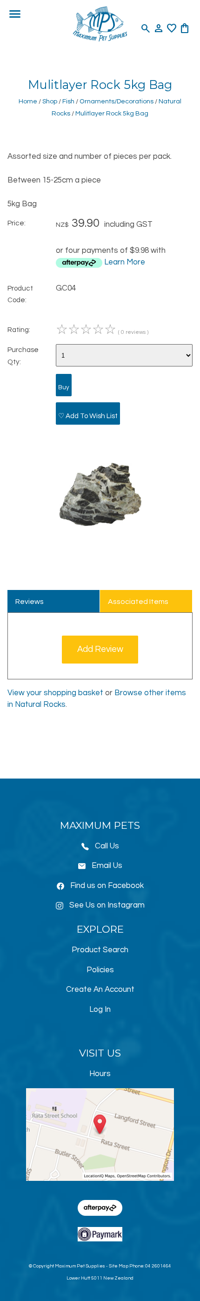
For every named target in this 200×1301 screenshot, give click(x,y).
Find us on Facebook (107, 885)
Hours (100, 1074)
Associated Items (138, 601)
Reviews (29, 601)
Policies (100, 970)
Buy (63, 387)
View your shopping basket (55, 693)
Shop (49, 101)
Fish (68, 101)
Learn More (124, 262)
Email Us (107, 865)
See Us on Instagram (107, 905)
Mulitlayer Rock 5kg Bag (111, 113)
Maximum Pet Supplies (80, 1266)
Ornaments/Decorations (116, 101)
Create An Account (100, 989)
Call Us (107, 846)
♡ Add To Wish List (88, 416)
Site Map (118, 1266)
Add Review (100, 649)
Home (28, 101)
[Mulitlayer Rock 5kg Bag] (100, 549)
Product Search (100, 950)
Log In (100, 1009)
